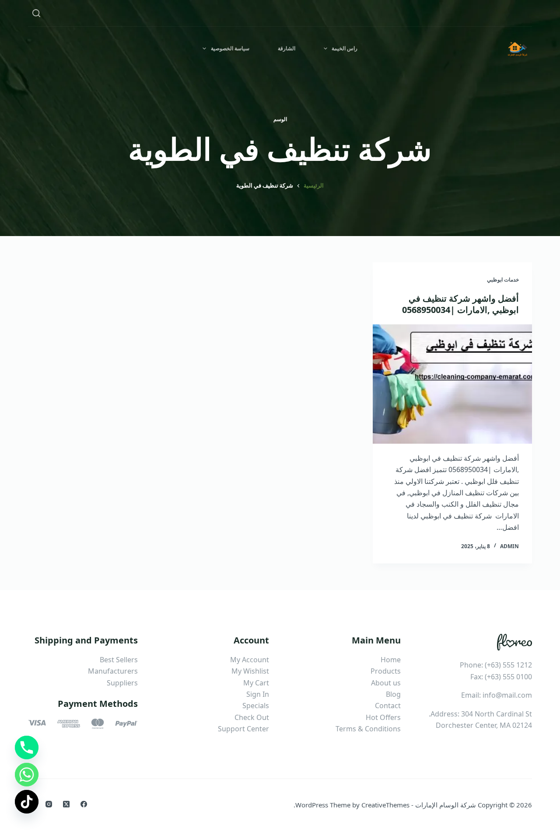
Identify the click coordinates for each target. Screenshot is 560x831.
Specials (255, 705)
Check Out (251, 717)
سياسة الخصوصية (230, 48)
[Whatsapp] (26, 774)
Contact (388, 705)
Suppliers (122, 683)
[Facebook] (83, 804)
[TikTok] (26, 802)
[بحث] (36, 13)
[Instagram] (49, 804)
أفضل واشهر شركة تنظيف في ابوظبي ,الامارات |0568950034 (460, 304)
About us (386, 683)
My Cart (256, 683)
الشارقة (286, 48)
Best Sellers (119, 659)
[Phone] (26, 747)
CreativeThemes (385, 804)
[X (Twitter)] (66, 804)
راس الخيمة (344, 48)
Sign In (257, 694)
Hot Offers (383, 717)
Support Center (243, 729)
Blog (393, 694)
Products (386, 671)
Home (391, 659)
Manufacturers (113, 671)
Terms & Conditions (368, 729)
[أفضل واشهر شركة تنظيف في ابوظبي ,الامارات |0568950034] (452, 384)
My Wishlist (250, 671)
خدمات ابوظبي (503, 279)
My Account (249, 659)
